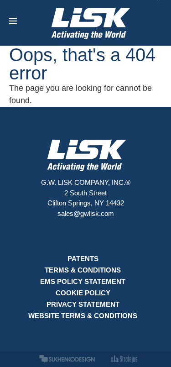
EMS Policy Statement (82, 281)
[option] (148, 360)
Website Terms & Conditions (82, 316)
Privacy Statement (83, 304)
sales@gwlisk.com (85, 213)
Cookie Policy (83, 293)
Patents (82, 258)
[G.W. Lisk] (89, 23)
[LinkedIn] (85, 237)
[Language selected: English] (148, 360)
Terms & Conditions (83, 270)
